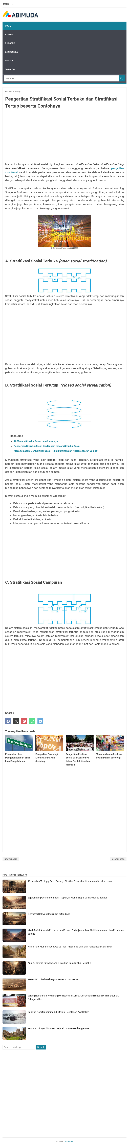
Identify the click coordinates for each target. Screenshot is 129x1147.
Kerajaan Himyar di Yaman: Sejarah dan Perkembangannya (58, 1028)
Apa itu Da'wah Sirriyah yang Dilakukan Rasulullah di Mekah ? (59, 963)
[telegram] (40, 721)
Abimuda (68, 1141)
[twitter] (16, 721)
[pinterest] (24, 721)
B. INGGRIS (10, 43)
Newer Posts (11, 859)
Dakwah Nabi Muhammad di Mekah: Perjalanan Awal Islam (58, 1012)
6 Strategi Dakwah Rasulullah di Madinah (49, 914)
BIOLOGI (9, 61)
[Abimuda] (20, 14)
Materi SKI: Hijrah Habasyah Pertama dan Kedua (53, 979)
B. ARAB (9, 34)
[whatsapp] (32, 721)
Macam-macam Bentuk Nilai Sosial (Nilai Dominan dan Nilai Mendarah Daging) (56, 451)
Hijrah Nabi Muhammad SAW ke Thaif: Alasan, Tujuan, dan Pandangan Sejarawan (70, 946)
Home (8, 26)
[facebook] (8, 721)
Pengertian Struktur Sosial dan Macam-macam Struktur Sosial (47, 446)
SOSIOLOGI (10, 69)
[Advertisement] (64, 136)
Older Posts (118, 859)
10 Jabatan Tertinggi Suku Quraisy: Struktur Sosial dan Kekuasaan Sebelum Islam (70, 881)
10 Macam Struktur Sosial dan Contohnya (36, 441)
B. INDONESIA (11, 52)
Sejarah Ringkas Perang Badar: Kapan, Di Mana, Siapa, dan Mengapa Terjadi (67, 897)
